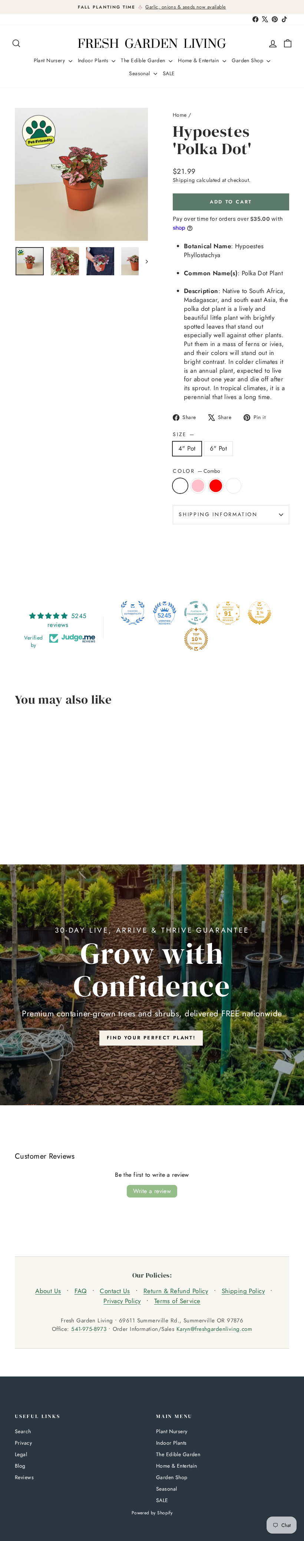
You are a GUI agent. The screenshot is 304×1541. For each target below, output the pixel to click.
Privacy (23, 1443)
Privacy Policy (122, 1300)
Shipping (184, 180)
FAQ (80, 1290)
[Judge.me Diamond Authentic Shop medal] (133, 613)
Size (183, 434)
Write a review (152, 1191)
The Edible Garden (144, 60)
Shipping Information (218, 514)
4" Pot (187, 448)
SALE (169, 73)
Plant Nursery (50, 60)
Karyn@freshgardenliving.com (214, 1329)
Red (215, 485)
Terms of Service (177, 1300)
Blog (20, 1465)
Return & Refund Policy (175, 1290)
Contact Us (115, 1290)
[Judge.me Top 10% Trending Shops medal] (196, 639)
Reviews (24, 1477)
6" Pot (218, 448)
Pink (198, 485)
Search (23, 1431)
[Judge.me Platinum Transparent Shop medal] (196, 613)
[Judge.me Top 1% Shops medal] (259, 613)
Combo (180, 485)
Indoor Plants (94, 60)
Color (196, 471)
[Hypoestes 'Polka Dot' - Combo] (19, 820)
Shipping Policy (243, 1290)
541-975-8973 (88, 1329)
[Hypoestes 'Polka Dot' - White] (49, 820)
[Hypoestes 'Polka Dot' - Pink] (29, 820)
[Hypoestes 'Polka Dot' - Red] (39, 820)
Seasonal (140, 73)
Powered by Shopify (152, 1513)
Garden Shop (248, 60)
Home (180, 115)
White (233, 485)
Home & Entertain (199, 60)
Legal (21, 1454)
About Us (48, 1290)
